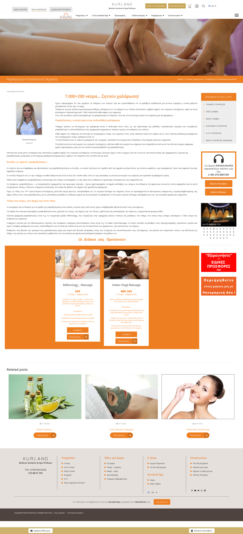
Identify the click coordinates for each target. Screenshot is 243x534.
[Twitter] (198, 490)
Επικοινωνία (174, 15)
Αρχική (180, 79)
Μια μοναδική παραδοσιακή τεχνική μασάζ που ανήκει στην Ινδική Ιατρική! (126, 313)
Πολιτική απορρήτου (75, 513)
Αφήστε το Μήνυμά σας (202, 471)
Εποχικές (67, 475)
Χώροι (152, 480)
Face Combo (69, 467)
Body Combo (69, 471)
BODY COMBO (212, 118)
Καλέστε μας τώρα (200, 467)
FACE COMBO (212, 111)
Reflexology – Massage (78, 285)
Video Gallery (155, 484)
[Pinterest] (205, 490)
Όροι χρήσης (60, 513)
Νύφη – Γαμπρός (114, 467)
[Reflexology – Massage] (77, 278)
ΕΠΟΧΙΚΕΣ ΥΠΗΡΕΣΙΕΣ (216, 126)
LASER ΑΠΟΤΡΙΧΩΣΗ (61, 9)
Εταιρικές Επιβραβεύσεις (117, 479)
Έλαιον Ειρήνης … (45, 429)
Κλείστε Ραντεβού (200, 475)
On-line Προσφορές (158, 467)
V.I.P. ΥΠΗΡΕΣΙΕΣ (214, 133)
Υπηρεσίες (80, 15)
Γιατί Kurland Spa (100, 15)
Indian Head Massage (126, 285)
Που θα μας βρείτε (200, 463)
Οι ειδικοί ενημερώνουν (194, 79)
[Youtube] (195, 490)
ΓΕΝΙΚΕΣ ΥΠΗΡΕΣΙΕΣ (215, 104)
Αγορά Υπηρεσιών (157, 463)
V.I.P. (66, 479)
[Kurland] (122, 8)
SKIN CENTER (20, 9)
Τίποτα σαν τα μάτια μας (198, 429)
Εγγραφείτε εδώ (162, 502)
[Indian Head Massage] (126, 278)
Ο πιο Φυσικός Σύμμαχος (121, 429)
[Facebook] (192, 490)
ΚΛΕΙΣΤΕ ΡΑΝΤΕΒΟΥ (156, 6)
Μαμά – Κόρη (112, 471)
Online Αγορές (138, 15)
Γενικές (67, 463)
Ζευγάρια (111, 463)
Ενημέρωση (156, 15)
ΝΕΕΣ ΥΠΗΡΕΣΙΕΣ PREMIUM (219, 140)
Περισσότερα (75, 337)
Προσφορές (120, 15)
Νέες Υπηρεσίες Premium (74, 483)
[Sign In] (197, 7)
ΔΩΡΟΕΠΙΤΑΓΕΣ (177, 6)
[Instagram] (202, 490)
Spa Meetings (112, 475)
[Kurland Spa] (66, 15)
